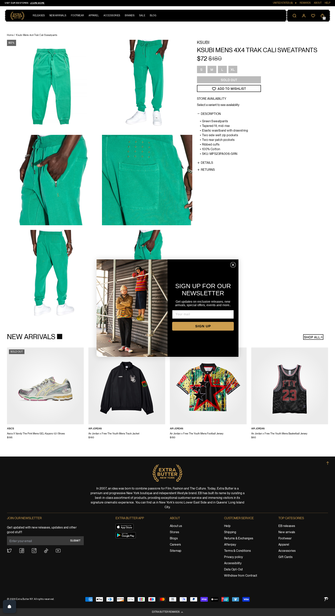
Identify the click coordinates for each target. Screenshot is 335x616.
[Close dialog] (233, 265)
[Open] (9, 606)
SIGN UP (203, 326)
